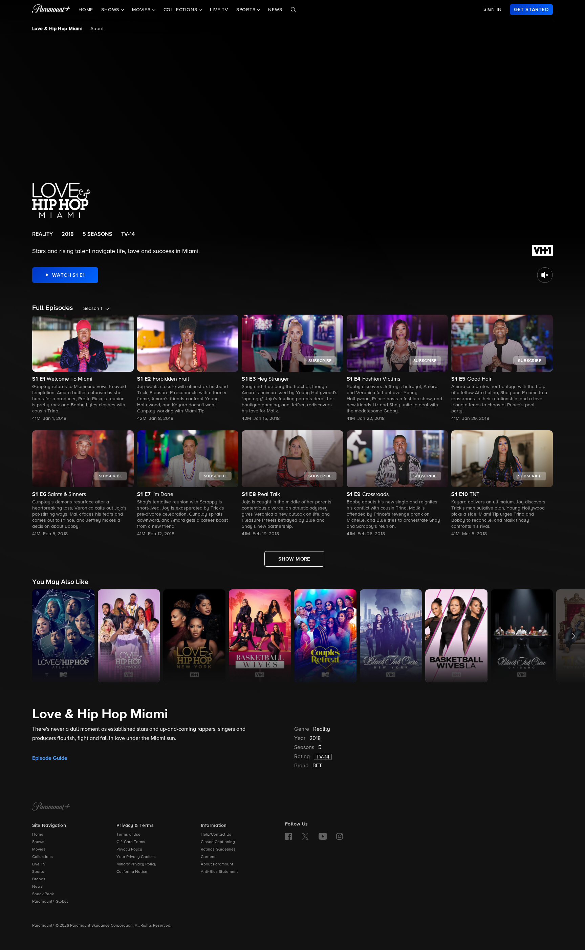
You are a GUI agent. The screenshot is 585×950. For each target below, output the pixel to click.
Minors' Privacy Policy (136, 864)
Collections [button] (181, 9)
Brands (38, 879)
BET (317, 766)
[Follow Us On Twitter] (305, 836)
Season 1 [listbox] (92, 308)
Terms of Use (128, 835)
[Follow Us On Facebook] (288, 836)
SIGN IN (492, 9)
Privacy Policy (129, 849)
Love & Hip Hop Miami (57, 28)
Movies (38, 849)
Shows (38, 842)
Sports (38, 872)
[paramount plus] (51, 9)
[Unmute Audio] (545, 275)
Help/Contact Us (216, 835)
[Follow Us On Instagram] (339, 836)
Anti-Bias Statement (219, 872)
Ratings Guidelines (218, 849)
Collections (42, 857)
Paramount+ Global (50, 902)
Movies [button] (142, 9)
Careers (208, 857)
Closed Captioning (218, 842)
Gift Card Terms (130, 842)
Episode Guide (49, 758)
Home (86, 9)
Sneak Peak (43, 894)
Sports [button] (246, 9)
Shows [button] (111, 9)
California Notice (131, 872)
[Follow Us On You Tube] (323, 836)
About (97, 28)
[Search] (293, 10)
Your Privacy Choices (136, 857)
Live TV (219, 9)
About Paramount (217, 864)
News (275, 9)
